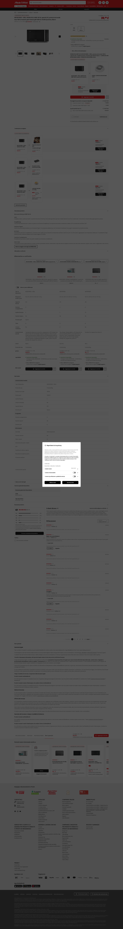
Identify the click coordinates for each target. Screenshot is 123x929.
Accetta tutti (70, 482)
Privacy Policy (47, 465)
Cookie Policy (47, 463)
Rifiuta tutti (53, 482)
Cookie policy (58, 465)
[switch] (74, 472)
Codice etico (52, 465)
